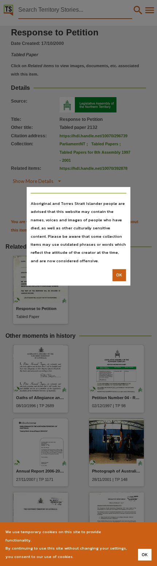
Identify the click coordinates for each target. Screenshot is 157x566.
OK (119, 275)
